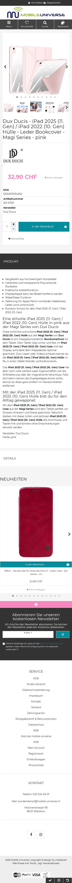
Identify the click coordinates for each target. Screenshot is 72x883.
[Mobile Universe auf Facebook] (31, 834)
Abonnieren (62, 634)
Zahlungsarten (36, 713)
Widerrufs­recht (36, 684)
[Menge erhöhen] (13, 224)
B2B (36, 730)
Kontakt (36, 701)
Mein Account (36, 747)
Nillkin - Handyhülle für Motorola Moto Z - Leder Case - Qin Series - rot (36, 572)
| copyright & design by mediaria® (48, 860)
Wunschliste (17, 238)
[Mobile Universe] (36, 12)
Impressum (36, 695)
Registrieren (36, 753)
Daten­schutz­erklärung (36, 690)
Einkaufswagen (36, 759)
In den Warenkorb (43, 226)
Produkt (11, 261)
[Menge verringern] (13, 229)
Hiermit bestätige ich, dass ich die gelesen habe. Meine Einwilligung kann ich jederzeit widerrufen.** (34, 646)
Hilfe (36, 742)
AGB (36, 678)
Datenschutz (36, 724)
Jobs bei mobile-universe (36, 736)
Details (9, 458)
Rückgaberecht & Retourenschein (36, 718)
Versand (36, 707)
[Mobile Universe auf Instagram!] (41, 834)
